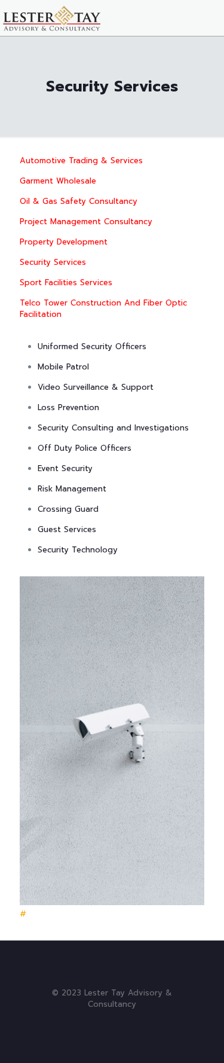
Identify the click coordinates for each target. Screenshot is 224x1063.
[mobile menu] (208, 18)
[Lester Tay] (52, 18)
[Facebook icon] (106, 1021)
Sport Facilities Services (66, 282)
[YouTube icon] (118, 1021)
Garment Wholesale (58, 181)
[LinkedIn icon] (131, 1021)
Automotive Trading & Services (81, 160)
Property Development (64, 242)
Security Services (53, 262)
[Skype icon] (93, 1021)
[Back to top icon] (112, 965)
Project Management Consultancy (86, 221)
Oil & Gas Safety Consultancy (78, 201)
